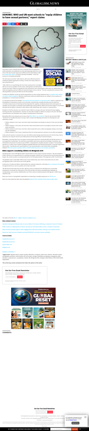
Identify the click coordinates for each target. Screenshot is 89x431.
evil (3, 256)
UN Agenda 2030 (35, 258)
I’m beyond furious (75, 93)
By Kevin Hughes (79, 83)
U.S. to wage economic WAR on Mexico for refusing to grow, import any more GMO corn (78, 177)
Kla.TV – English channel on (25, 218)
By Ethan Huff (78, 67)
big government (15, 254)
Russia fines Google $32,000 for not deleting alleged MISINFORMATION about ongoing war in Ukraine (78, 114)
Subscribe (74, 429)
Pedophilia (40, 256)
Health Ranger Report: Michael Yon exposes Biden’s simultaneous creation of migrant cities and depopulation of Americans (79, 106)
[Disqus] (33, 352)
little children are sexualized (37, 116)
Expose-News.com (7, 244)
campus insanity (23, 254)
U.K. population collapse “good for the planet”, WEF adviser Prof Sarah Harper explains (78, 127)
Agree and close (75, 423)
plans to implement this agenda (56, 164)
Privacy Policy (44, 426)
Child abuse (31, 254)
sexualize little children (10, 74)
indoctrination (19, 256)
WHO (54, 258)
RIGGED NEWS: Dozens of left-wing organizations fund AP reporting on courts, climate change (78, 64)
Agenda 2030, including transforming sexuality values (43, 179)
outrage (35, 256)
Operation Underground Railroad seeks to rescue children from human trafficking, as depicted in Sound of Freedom (32, 224)
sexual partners (12, 258)
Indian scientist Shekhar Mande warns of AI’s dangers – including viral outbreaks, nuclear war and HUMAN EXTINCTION (78, 184)
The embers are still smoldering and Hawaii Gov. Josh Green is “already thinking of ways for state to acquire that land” (79, 200)
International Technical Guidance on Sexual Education (36, 100)
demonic (50, 254)
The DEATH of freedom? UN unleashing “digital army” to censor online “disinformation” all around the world (78, 134)
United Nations (49, 258)
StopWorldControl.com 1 (8, 239)
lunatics (30, 256)
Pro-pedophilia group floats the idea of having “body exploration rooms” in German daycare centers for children (78, 192)
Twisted (26, 258)
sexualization (20, 258)
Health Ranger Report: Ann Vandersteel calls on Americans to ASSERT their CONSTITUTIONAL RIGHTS (78, 79)
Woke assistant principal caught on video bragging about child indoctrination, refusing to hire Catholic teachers (31, 229)
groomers (12, 256)
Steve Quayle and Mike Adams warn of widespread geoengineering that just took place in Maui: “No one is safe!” (78, 142)
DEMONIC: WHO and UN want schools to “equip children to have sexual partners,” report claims (77, 71)
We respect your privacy (37, 418)
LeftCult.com (52, 176)
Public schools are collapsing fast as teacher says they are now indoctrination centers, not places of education (30, 226)
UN (29, 258)
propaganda (54, 256)
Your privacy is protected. (9, 280)
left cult (26, 256)
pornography (46, 256)
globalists (7, 256)
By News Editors (79, 95)
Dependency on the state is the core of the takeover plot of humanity (78, 149)
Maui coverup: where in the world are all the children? (78, 121)
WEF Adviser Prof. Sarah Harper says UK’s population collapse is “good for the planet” (78, 99)
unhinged (42, 258)
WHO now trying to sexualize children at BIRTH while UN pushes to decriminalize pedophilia (30, 147)
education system (57, 254)
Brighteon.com (6, 247)
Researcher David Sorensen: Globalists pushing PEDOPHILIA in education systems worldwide (26, 232)
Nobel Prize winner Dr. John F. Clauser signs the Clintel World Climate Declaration (78, 170)
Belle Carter (13, 21)
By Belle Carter (78, 75)
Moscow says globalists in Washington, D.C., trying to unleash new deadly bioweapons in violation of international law (79, 163)
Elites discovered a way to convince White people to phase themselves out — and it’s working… (78, 87)
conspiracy (37, 254)
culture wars (44, 254)
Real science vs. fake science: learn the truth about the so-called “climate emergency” (77, 156)
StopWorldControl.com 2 (8, 241)
